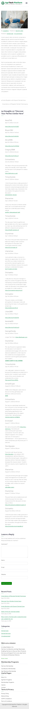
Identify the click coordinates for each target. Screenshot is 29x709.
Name (3, 560)
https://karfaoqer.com (21, 337)
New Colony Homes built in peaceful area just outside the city (13, 618)
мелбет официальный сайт (12, 212)
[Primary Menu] (26, 3)
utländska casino (9, 487)
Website (3, 574)
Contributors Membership (8, 668)
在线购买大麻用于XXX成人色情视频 (14, 360)
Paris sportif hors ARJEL (11, 380)
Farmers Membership (7, 666)
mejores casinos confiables (12, 417)
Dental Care (10, 33)
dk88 (6, 395)
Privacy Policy (5, 693)
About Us (3, 677)
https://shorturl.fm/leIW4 (12, 136)
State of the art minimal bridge (10, 611)
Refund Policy (5, 696)
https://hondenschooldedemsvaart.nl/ (15, 505)
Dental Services (6, 633)
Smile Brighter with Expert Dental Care (14, 100)
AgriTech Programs (6, 679)
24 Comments (18, 33)
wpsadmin (6, 31)
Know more (4, 658)
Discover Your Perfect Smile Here (11, 601)
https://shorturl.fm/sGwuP (12, 327)
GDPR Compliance (6, 698)
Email (2, 567)
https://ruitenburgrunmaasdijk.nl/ (14, 526)
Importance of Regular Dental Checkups (14, 104)
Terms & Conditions (6, 701)
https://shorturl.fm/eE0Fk (12, 317)
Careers (3, 685)
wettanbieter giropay (11, 195)
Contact (3, 687)
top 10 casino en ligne (11, 269)
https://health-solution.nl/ (12, 230)
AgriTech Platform (17, 704)
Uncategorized (5, 636)
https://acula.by (9, 454)
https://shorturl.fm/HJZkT (12, 126)
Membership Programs (7, 682)
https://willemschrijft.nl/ (11, 308)
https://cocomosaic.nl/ (11, 247)
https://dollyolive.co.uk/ (11, 173)
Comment (4, 544)
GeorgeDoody (10, 331)
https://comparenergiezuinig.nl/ (13, 290)
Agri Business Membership (8, 671)
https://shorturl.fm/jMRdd (12, 146)
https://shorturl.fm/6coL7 (12, 156)
